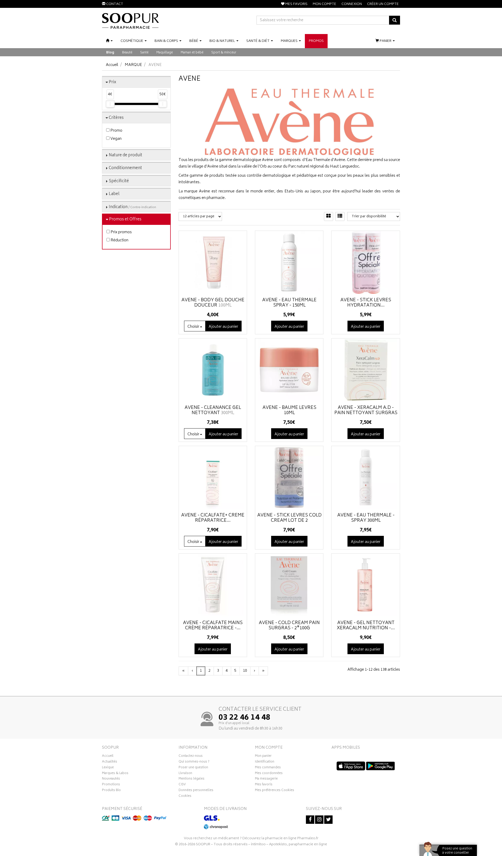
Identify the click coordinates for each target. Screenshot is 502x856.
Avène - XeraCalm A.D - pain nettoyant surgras (365, 410)
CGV (182, 785)
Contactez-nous (191, 756)
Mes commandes (268, 768)
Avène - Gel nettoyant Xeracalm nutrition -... (366, 625)
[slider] (110, 104)
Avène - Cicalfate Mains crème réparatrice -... (213, 625)
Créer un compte (383, 4)
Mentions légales (191, 779)
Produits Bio (111, 790)
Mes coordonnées (269, 773)
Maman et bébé (192, 52)
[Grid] (328, 216)
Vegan (116, 139)
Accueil (112, 65)
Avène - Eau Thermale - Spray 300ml (366, 518)
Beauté (127, 52)
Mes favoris (263, 785)
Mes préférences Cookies (274, 790)
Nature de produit (125, 155)
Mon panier (263, 756)
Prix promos (121, 232)
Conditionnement (125, 168)
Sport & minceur (223, 52)
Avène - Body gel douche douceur (212, 302)
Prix (112, 82)
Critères (116, 117)
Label (114, 194)
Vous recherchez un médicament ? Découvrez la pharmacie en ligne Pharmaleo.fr (251, 839)
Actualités (109, 762)
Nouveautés (111, 779)
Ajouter (223, 327)
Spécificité (119, 181)
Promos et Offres (125, 219)
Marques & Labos (115, 773)
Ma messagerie (266, 779)
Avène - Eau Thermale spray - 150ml (289, 302)
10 (245, 671)
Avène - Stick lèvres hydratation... (365, 302)
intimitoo (258, 845)
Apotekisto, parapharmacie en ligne (298, 845)
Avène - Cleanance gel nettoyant (213, 410)
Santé (144, 52)
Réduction (119, 240)
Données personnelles (196, 790)
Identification (264, 762)
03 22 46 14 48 (244, 718)
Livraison (185, 773)
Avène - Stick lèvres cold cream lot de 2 (289, 518)
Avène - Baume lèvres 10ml (289, 410)
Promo (116, 130)
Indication (132, 207)
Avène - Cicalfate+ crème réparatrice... (212, 518)
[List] (340, 216)
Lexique (108, 768)
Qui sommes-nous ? (194, 762)
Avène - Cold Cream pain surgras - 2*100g (289, 625)
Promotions (111, 785)
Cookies (185, 796)
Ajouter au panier (289, 327)
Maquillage (164, 52)
